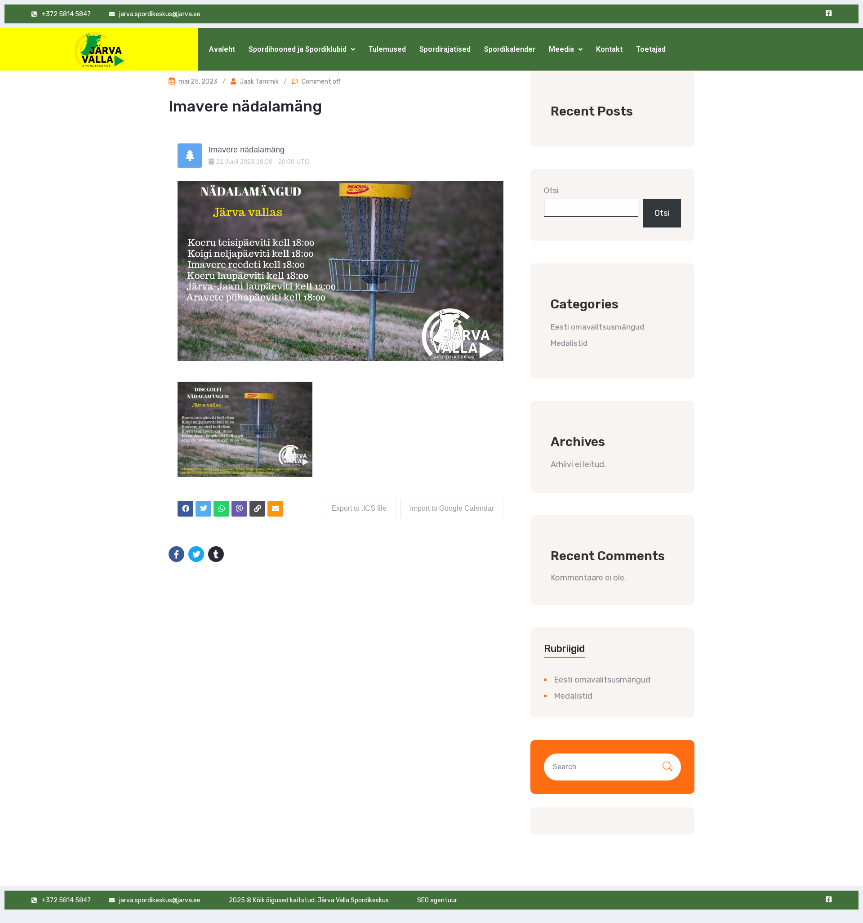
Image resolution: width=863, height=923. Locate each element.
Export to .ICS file (359, 508)
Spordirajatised (445, 49)
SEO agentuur (437, 900)
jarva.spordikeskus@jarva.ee (159, 14)
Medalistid (569, 343)
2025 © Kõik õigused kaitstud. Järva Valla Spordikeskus (309, 900)
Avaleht (222, 49)
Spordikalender (509, 49)
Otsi (551, 191)
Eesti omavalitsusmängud (597, 326)
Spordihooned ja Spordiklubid (298, 49)
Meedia (561, 49)
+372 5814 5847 (66, 14)
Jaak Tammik (259, 81)
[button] (302, 49)
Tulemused (387, 49)
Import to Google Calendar (452, 508)
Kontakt (609, 49)
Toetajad (651, 49)
